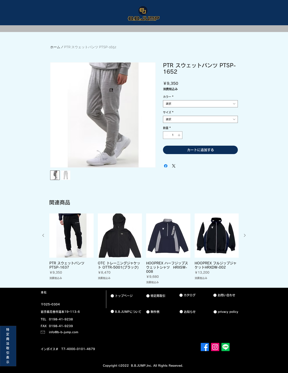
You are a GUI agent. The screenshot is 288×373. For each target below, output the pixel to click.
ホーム (55, 47)
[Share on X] (173, 165)
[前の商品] (43, 235)
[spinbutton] (173, 135)
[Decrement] (166, 135)
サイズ (168, 112)
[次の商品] (244, 235)
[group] (144, 248)
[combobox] (200, 103)
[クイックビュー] (71, 235)
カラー (168, 96)
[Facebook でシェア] (165, 165)
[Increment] (179, 135)
